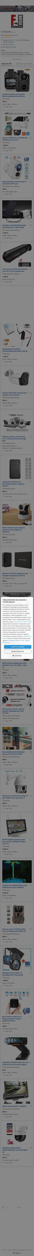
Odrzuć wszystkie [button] (17, 651)
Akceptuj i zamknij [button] (17, 647)
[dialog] (17, 628)
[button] (17, 656)
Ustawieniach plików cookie (16, 640)
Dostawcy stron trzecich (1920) (22, 621)
